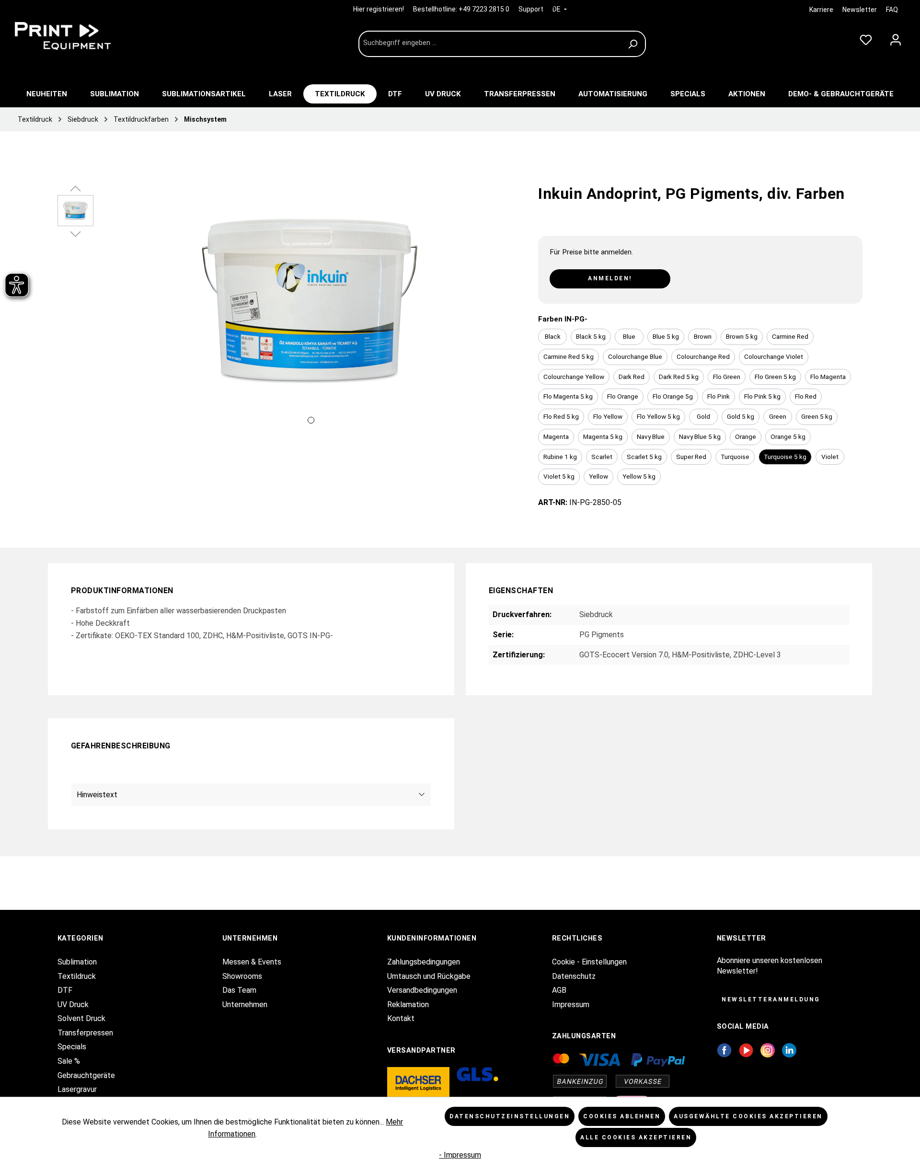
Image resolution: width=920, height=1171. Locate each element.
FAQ (892, 9)
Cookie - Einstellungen (589, 961)
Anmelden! (610, 278)
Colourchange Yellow (573, 376)
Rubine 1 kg (560, 456)
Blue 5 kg (666, 336)
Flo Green (726, 376)
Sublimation (77, 961)
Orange (745, 436)
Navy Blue (651, 436)
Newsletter (859, 9)
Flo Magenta (828, 376)
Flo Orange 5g (673, 396)
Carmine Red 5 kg (568, 356)
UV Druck (73, 1004)
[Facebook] (724, 1049)
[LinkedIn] (789, 1049)
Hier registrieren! (379, 9)
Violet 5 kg (559, 476)
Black (553, 336)
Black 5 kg (591, 336)
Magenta (556, 436)
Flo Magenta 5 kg (568, 396)
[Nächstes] (511, 311)
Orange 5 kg (787, 436)
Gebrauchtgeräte (86, 1075)
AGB (559, 990)
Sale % (69, 1061)
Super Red (691, 456)
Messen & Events (251, 961)
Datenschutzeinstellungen (509, 1116)
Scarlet (601, 456)
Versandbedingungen (422, 990)
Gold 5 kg (740, 416)
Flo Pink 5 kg (762, 396)
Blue (629, 336)
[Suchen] (634, 44)
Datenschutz (574, 976)
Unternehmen (244, 1004)
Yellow (598, 476)
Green (777, 416)
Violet (830, 456)
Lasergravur (77, 1089)
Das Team (239, 990)
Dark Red (631, 376)
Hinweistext (97, 794)
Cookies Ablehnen (621, 1116)
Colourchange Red (703, 356)
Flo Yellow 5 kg (658, 416)
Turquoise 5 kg (785, 456)
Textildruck (77, 976)
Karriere (821, 9)
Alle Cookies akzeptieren (635, 1137)
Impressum (570, 1004)
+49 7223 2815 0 (484, 9)
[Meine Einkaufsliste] (866, 38)
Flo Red (805, 396)
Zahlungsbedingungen (423, 961)
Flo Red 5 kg (561, 416)
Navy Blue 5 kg (700, 436)
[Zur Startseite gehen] (81, 36)
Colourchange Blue (635, 356)
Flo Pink (718, 396)
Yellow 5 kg (639, 476)
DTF (65, 990)
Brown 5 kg (742, 336)
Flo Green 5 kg (775, 376)
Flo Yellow (607, 416)
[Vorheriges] (110, 311)
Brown (703, 336)
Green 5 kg (816, 416)
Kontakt (400, 1018)
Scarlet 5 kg (644, 456)
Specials (72, 1046)
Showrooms (242, 976)
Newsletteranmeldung (771, 999)
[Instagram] (767, 1049)
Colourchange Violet (773, 356)
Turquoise (735, 456)
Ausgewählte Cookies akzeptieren (748, 1116)
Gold (703, 416)
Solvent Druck (81, 1018)
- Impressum (460, 1155)
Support (530, 9)
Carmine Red (790, 336)
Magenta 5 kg (602, 436)
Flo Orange (622, 396)
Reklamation (408, 1004)
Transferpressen (85, 1032)
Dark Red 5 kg (679, 376)
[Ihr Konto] (895, 38)
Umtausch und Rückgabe (429, 976)
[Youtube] (746, 1049)
